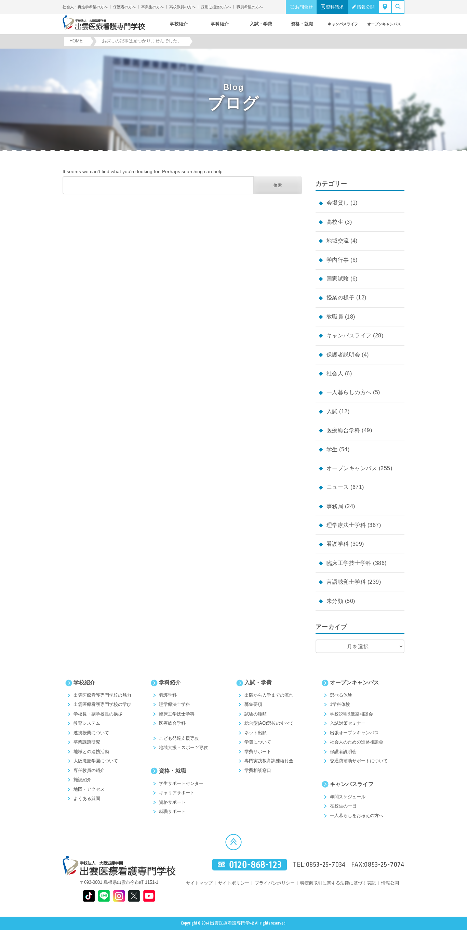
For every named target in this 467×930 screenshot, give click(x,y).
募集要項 (253, 704)
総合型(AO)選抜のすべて (269, 723)
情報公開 (366, 7)
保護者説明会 (343, 355)
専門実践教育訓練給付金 (268, 760)
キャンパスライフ (349, 335)
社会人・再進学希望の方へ (85, 7)
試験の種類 (255, 713)
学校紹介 (84, 682)
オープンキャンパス (351, 468)
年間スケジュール (347, 796)
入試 (332, 411)
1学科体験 (340, 704)
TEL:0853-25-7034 (319, 864)
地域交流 (337, 241)
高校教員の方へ (182, 7)
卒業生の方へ (152, 7)
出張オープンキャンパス (354, 732)
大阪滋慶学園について (96, 760)
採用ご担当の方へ (216, 7)
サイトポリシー (233, 883)
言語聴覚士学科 (346, 582)
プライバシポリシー (275, 883)
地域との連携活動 (91, 751)
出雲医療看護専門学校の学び (102, 704)
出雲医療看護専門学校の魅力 (102, 695)
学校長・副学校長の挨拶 (98, 713)
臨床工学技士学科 (349, 563)
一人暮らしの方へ (349, 392)
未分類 (334, 601)
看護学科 (337, 544)
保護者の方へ (124, 7)
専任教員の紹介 (89, 770)
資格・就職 (172, 771)
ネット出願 (255, 732)
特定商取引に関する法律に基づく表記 (338, 883)
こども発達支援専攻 (179, 738)
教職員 (334, 317)
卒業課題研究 (87, 742)
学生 (332, 449)
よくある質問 (87, 798)
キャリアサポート (177, 792)
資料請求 (335, 7)
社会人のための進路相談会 (356, 742)
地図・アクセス (89, 789)
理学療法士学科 (346, 525)
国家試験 (337, 279)
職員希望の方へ (250, 7)
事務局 (334, 506)
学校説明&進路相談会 (351, 713)
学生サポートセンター (181, 783)
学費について (257, 742)
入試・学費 (258, 682)
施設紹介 (82, 779)
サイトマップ (199, 883)
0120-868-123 (255, 864)
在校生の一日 (343, 806)
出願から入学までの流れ (268, 695)
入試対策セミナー (347, 723)
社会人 (334, 373)
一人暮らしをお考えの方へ (356, 815)
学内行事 (337, 260)
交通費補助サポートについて (359, 760)
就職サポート (172, 811)
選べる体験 (341, 695)
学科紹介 (170, 682)
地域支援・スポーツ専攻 (183, 747)
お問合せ (304, 7)
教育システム (87, 723)
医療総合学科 (343, 430)
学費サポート (257, 751)
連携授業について (91, 732)
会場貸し (337, 203)
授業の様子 (340, 297)
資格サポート (172, 802)
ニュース (337, 487)
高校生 (334, 222)
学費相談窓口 (257, 770)
